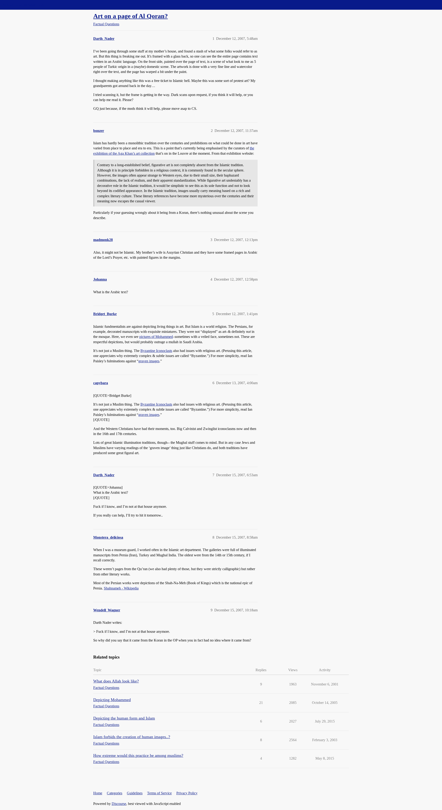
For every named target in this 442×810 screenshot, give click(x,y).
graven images (148, 361)
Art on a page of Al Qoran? (130, 16)
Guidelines (134, 793)
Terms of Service (159, 793)
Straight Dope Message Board (24, 5)
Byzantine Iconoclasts (156, 351)
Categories (114, 793)
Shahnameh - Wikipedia (121, 588)
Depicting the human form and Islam (124, 718)
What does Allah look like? (116, 681)
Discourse (119, 804)
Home (97, 793)
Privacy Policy (187, 793)
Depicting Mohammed (112, 699)
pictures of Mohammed (156, 337)
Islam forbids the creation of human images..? (131, 737)
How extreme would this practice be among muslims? (138, 755)
